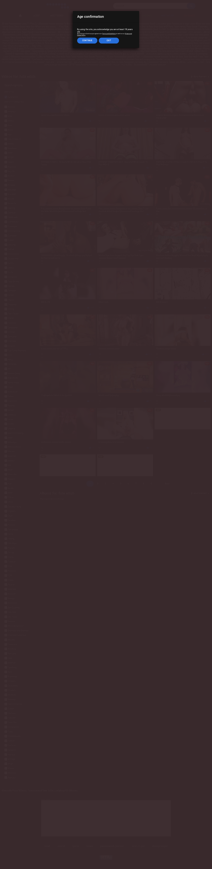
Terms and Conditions (109, 34)
